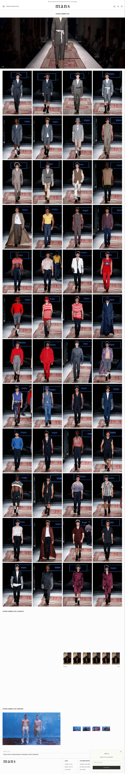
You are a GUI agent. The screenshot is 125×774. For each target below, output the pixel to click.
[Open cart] (121, 6)
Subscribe (106, 767)
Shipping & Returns (85, 764)
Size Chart (83, 769)
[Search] (118, 6)
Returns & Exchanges (85, 767)
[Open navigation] (4, 6)
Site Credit (68, 769)
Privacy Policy (69, 767)
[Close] (121, 751)
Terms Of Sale (69, 764)
